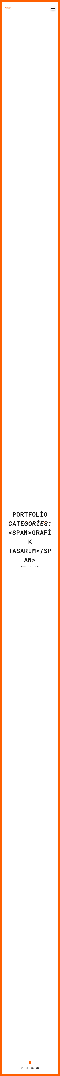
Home (23, 566)
